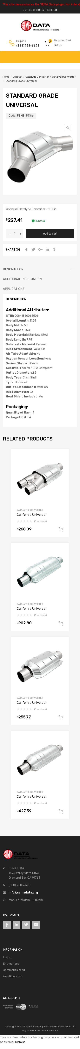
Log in (7, 957)
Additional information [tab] (22, 279)
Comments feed (14, 970)
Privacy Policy (50, 1030)
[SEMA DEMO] (40, 30)
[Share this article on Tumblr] (53, 249)
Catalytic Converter (37, 76)
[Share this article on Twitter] (32, 249)
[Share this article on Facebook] (25, 249)
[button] (68, 128)
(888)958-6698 (25, 45)
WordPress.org (12, 976)
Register (51, 10)
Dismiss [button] (20, 1042)
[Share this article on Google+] (39, 249)
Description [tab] (13, 269)
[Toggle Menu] (75, 55)
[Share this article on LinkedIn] (46, 249)
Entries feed (11, 963)
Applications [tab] (13, 289)
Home (6, 76)
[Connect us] (7, 924)
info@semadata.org (23, 892)
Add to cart (50, 233)
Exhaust (17, 76)
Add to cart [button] (61, 529)
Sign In (40, 10)
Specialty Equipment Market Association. (49, 1026)
